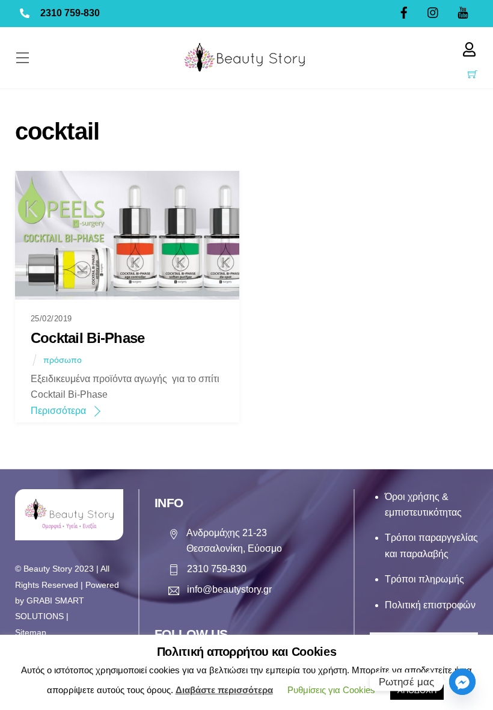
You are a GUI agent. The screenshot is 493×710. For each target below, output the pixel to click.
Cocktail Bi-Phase (88, 338)
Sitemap (30, 632)
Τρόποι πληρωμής (424, 579)
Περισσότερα (58, 411)
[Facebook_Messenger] (462, 681)
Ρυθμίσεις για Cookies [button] (331, 690)
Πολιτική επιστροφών (430, 605)
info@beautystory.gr (229, 589)
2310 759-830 (70, 13)
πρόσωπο (62, 360)
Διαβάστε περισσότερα (224, 690)
